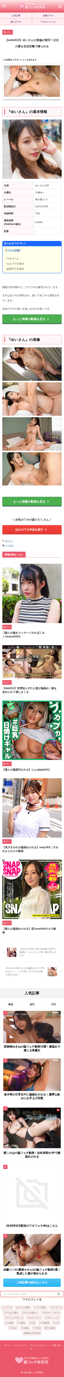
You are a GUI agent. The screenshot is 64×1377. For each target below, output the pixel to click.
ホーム (7, 1345)
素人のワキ (16, 21)
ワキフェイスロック (14, 1317)
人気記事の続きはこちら (32, 1282)
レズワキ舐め (40, 1307)
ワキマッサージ (34, 1317)
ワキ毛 (32, 1323)
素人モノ (9, 541)
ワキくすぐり (56, 1307)
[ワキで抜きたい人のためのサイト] (32, 6)
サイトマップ (19, 1345)
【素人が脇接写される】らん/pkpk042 (26, 769)
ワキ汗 (56, 1323)
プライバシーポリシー (38, 1345)
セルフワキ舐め (23, 1307)
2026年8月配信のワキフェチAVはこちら (32, 1225)
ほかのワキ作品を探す (29, 529)
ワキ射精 (9, 1323)
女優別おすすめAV (32, 1333)
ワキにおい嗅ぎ (11, 1312)
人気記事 (16, 15)
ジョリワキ (7, 1307)
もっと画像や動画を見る (29, 319)
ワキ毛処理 (44, 1323)
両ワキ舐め (50, 1328)
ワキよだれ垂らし (30, 1312)
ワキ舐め (25, 1328)
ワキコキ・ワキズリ (51, 1312)
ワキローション (52, 1317)
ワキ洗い (13, 1328)
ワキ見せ (37, 1328)
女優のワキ (48, 15)
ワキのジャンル (48, 21)
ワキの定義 (13, 250)
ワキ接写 (10, 545)
